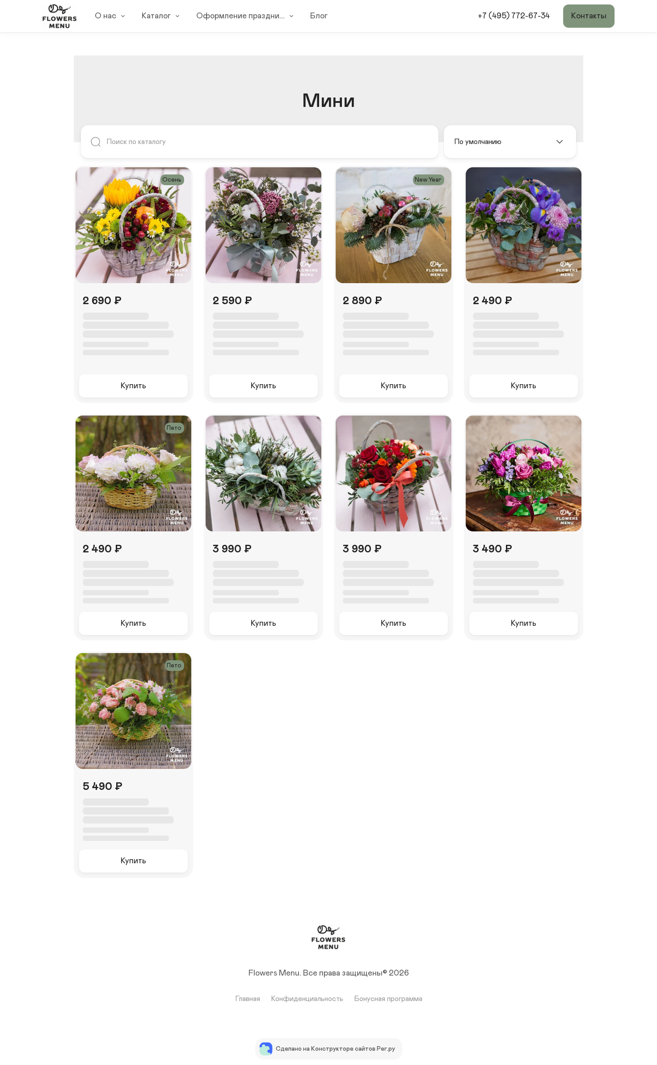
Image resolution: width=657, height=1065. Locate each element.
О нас (105, 16)
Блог (319, 16)
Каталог (156, 16)
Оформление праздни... (240, 16)
